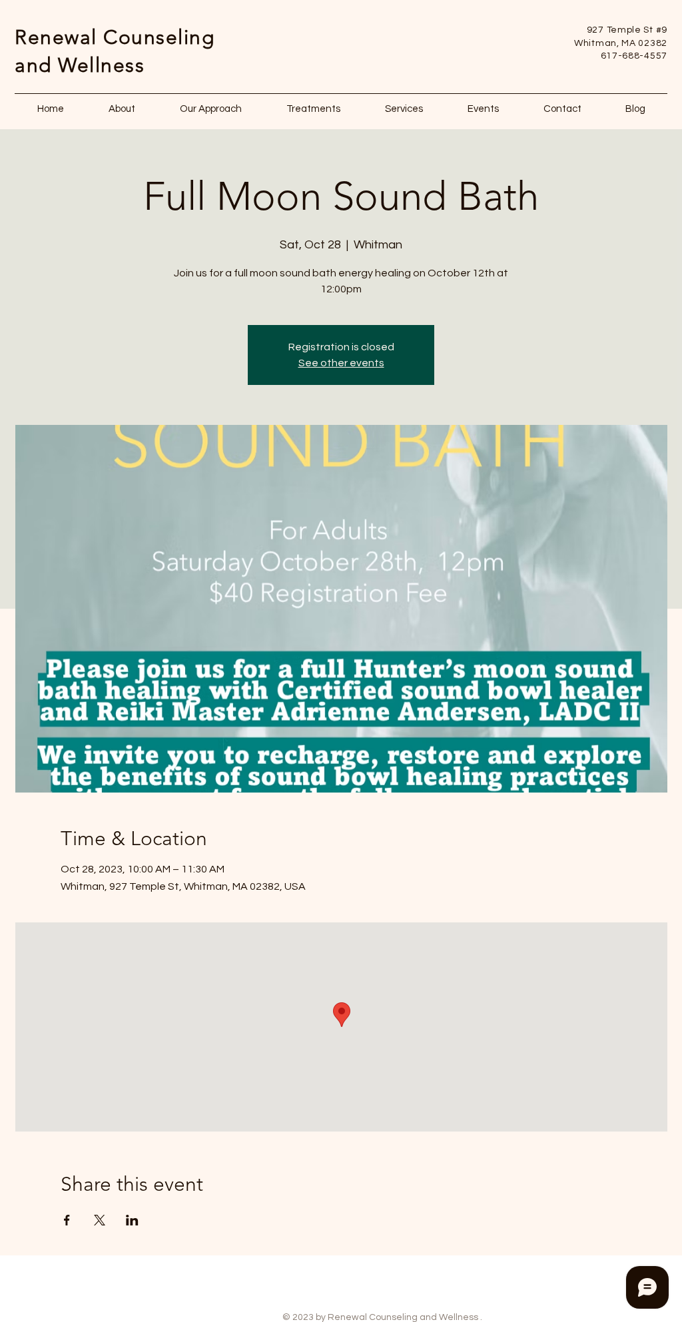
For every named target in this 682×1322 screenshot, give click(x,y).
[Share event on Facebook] (67, 1220)
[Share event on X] (99, 1220)
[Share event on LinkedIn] (132, 1220)
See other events (341, 363)
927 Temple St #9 (627, 30)
